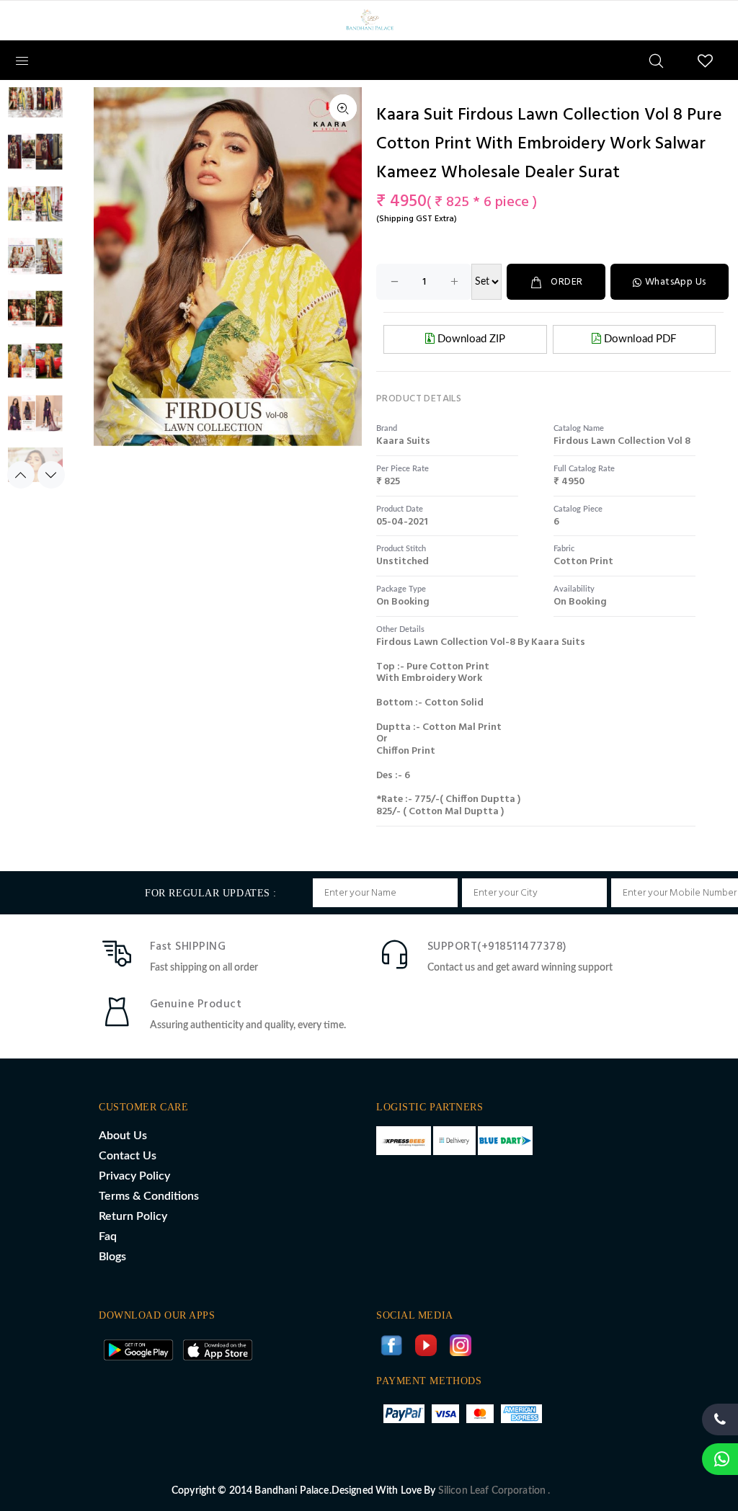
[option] (35, 106)
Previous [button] (21, 475)
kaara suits (403, 441)
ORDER (566, 282)
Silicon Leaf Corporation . (494, 1491)
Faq (108, 1236)
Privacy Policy (134, 1176)
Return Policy (133, 1216)
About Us (123, 1135)
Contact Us (127, 1156)
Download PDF (638, 339)
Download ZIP (470, 339)
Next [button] (51, 475)
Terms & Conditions (149, 1196)
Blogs (112, 1256)
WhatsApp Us (675, 282)
